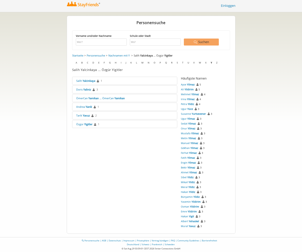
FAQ (173, 240)
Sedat (188, 123)
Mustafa (190, 133)
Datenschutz (115, 240)
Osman (190, 206)
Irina (188, 99)
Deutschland (133, 244)
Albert (190, 221)
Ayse (188, 84)
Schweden (170, 244)
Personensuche (96, 55)
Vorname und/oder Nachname (94, 35)
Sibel (187, 177)
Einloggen (228, 5)
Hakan (188, 192)
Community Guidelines (188, 240)
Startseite (77, 55)
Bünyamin (190, 196)
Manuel (189, 143)
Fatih (188, 157)
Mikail (188, 182)
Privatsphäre (143, 240)
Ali (187, 89)
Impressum (128, 240)
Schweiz (145, 244)
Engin (188, 162)
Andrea (84, 106)
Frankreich (157, 244)
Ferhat (189, 153)
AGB (104, 240)
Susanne (193, 113)
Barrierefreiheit (209, 240)
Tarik (83, 115)
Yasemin (191, 201)
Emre (189, 211)
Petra (187, 104)
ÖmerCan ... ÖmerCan (100, 98)
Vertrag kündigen (160, 240)
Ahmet (189, 172)
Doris (83, 89)
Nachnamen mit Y (119, 55)
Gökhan (189, 148)
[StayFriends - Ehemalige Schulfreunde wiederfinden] (83, 4)
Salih (85, 80)
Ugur (187, 109)
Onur (188, 128)
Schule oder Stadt (140, 35)
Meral (188, 187)
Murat (188, 226)
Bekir (188, 167)
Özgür (84, 124)
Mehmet (190, 94)
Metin (188, 138)
